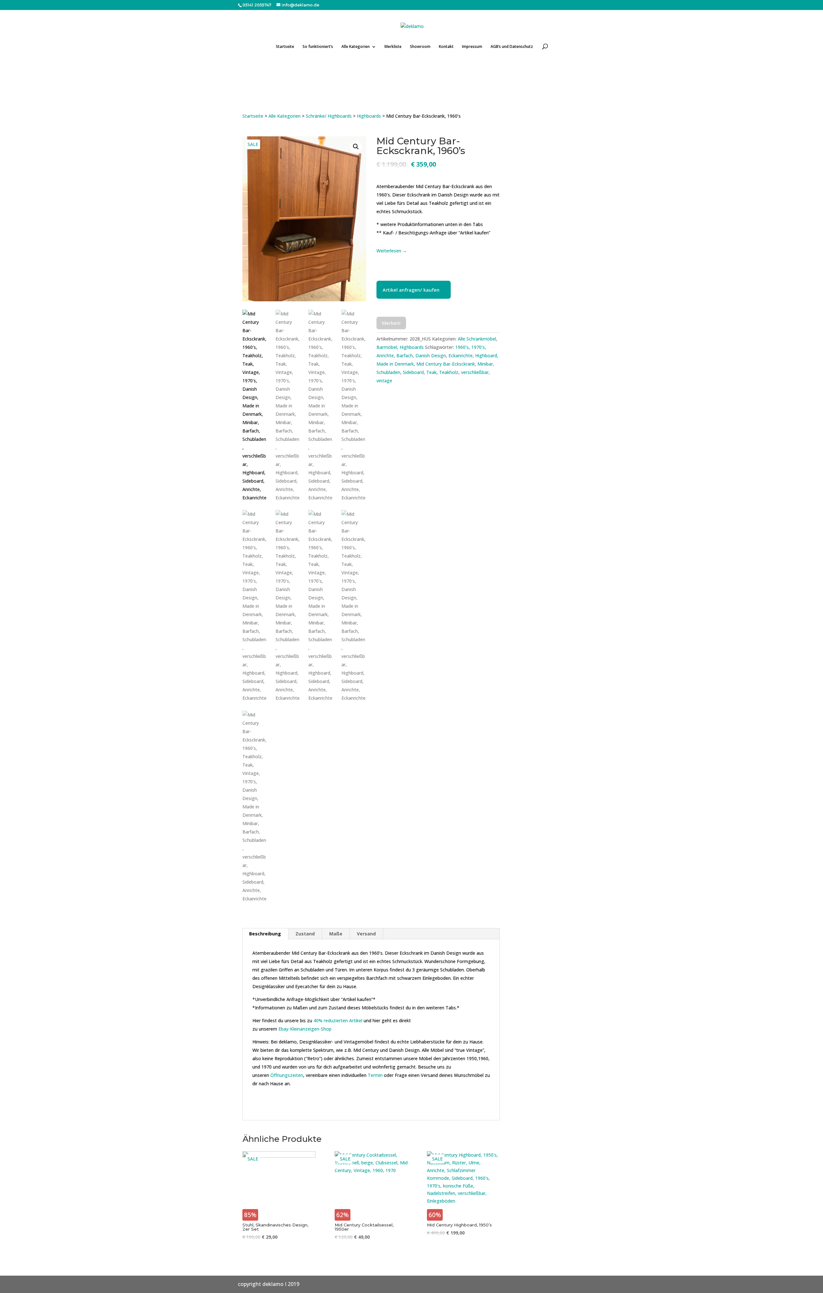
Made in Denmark (395, 364)
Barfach (404, 355)
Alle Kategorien (355, 46)
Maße (335, 934)
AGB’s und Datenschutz (512, 46)
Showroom (420, 46)
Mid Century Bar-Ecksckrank (445, 364)
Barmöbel (386, 347)
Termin (375, 1075)
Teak (431, 372)
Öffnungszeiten (286, 1075)
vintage (384, 381)
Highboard (486, 355)
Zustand (305, 934)
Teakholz (448, 372)
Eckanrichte (460, 355)
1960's (462, 347)
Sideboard (413, 372)
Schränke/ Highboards (329, 116)
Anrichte (385, 355)
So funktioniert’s (318, 46)
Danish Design (430, 355)
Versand (366, 934)
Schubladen (388, 372)
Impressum (472, 46)
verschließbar (475, 372)
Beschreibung (265, 934)
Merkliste (393, 46)
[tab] (265, 933)
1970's (478, 347)
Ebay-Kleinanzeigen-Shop (304, 1029)
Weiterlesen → (391, 251)
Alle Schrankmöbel (477, 339)
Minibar (485, 364)
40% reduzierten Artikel (337, 1020)
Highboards (369, 116)
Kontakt (446, 46)
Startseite (285, 46)
